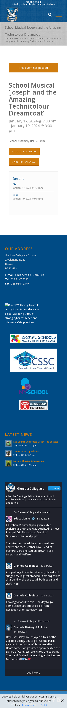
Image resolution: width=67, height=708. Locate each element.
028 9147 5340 (32, 2)
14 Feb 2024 (20, 631)
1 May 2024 (43, 518)
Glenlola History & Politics (30, 627)
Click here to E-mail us (29, 275)
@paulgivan (36, 525)
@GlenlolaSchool (16, 528)
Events (32, 38)
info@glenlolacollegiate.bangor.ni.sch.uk (33, 4)
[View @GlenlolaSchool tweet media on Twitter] (40, 609)
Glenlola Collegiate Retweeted (34, 512)
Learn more (29, 705)
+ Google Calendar (24, 151)
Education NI (22, 518)
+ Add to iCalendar (24, 161)
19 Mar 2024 (47, 595)
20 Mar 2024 (47, 565)
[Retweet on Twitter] (15, 512)
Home (23, 38)
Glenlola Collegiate (26, 565)
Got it (44, 705)
